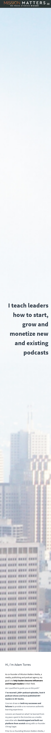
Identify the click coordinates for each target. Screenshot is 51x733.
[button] (48, 4)
